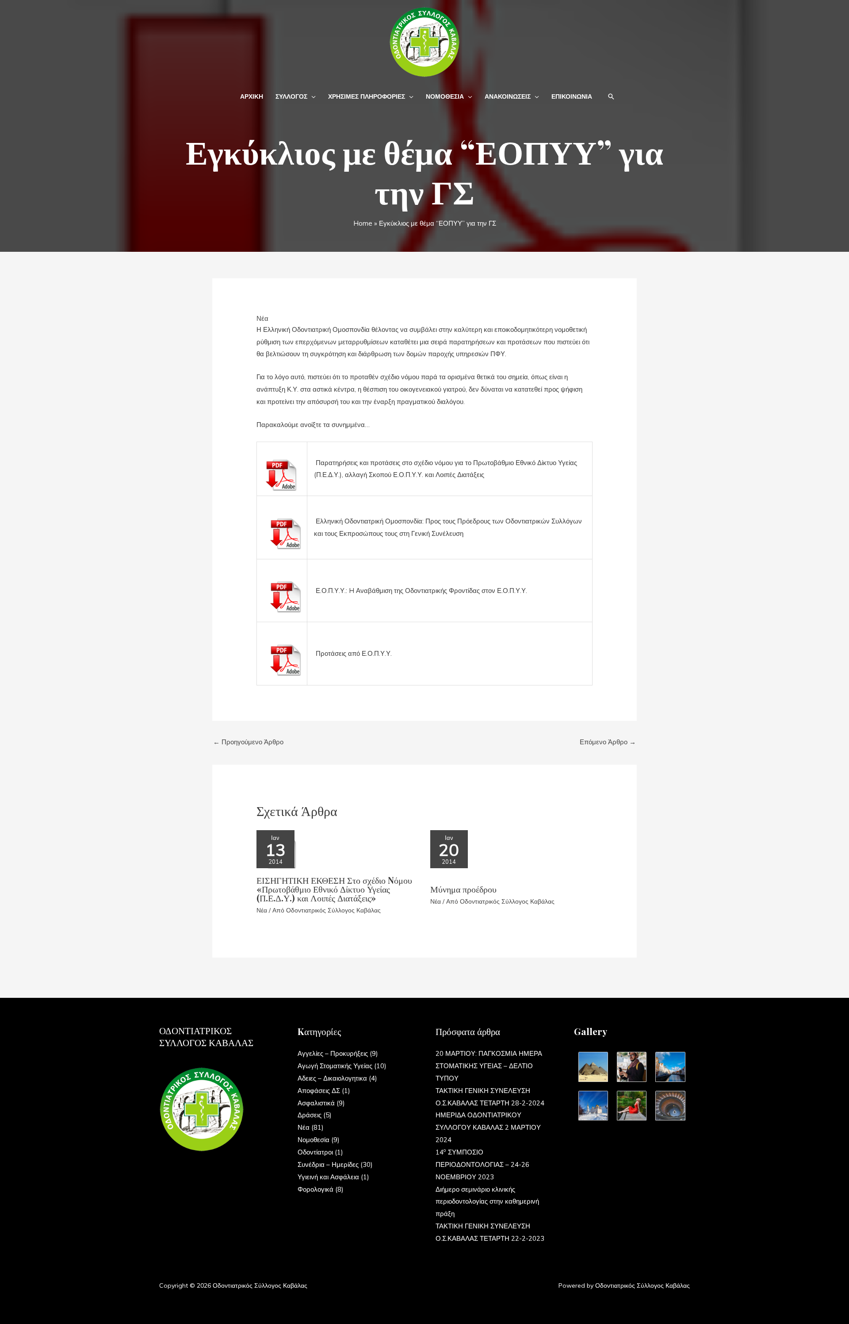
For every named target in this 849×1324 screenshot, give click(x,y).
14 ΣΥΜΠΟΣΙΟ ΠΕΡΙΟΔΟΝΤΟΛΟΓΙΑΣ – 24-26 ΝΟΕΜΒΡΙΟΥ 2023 (482, 1164)
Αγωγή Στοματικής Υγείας (335, 1066)
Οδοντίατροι (315, 1152)
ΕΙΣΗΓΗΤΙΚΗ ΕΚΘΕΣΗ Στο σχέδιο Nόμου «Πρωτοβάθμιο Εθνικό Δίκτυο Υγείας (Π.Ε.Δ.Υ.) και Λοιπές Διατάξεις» (334, 889)
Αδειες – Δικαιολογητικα (332, 1078)
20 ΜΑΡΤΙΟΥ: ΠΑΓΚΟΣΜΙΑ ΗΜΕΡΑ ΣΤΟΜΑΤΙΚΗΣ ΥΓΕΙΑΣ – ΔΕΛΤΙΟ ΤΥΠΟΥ (489, 1065)
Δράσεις (309, 1115)
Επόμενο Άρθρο (608, 742)
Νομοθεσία (313, 1139)
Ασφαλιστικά (316, 1103)
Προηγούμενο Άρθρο (248, 742)
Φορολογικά (315, 1189)
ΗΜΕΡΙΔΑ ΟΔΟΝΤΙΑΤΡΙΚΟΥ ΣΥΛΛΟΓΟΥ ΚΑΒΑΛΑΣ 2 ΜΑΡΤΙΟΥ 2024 (488, 1127)
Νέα (262, 318)
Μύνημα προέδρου (463, 889)
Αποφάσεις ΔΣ (319, 1090)
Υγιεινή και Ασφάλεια (328, 1177)
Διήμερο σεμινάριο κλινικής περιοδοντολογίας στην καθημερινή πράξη (487, 1201)
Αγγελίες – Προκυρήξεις (333, 1053)
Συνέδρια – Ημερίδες (328, 1164)
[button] (311, 96)
